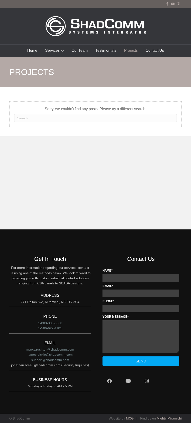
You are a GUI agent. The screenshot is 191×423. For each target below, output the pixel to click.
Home (32, 50)
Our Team (80, 50)
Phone (107, 301)
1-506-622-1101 (50, 328)
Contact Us (155, 50)
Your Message (114, 316)
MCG (130, 418)
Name (106, 270)
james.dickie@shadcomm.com (50, 354)
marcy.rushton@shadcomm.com (50, 349)
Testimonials (106, 50)
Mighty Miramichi (169, 418)
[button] (140, 361)
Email (107, 286)
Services (52, 50)
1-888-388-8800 (50, 323)
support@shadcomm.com (50, 360)
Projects (131, 50)
